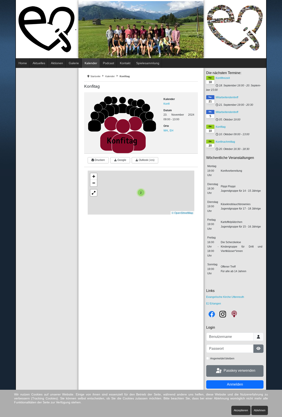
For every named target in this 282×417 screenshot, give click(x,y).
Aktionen (57, 63)
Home (23, 63)
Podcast (108, 63)
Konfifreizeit (223, 78)
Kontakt (125, 63)
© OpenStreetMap (182, 213)
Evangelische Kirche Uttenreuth (225, 297)
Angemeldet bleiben (222, 358)
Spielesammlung (147, 63)
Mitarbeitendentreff (227, 97)
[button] (141, 192)
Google (121, 160)
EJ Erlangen (213, 303)
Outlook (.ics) (146, 160)
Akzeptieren (241, 410)
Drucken (99, 160)
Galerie (74, 63)
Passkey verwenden (239, 370)
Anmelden (235, 384)
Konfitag (221, 126)
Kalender (91, 63)
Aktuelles (39, 63)
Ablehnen (259, 410)
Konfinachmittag (225, 141)
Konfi (166, 103)
